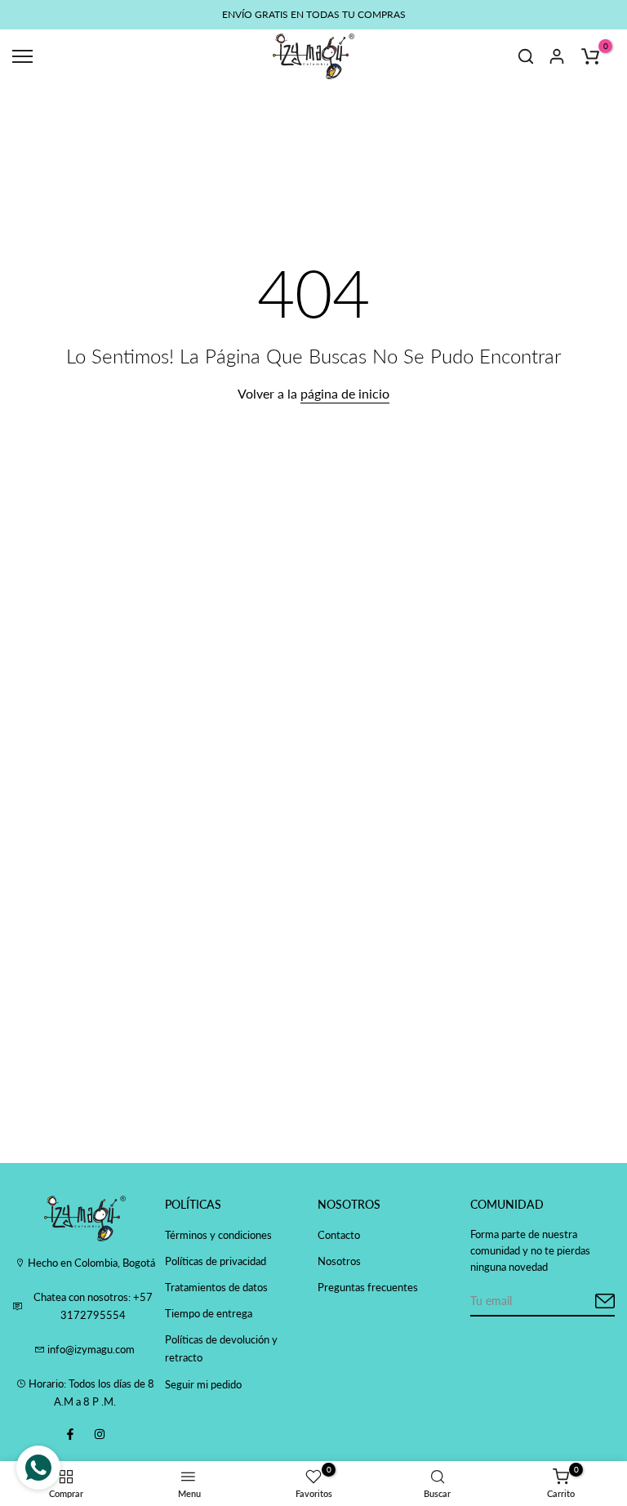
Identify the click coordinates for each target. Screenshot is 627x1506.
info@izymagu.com (90, 1349)
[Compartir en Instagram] (99, 1434)
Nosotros (339, 1261)
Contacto (339, 1234)
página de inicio (344, 393)
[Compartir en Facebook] (70, 1434)
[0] (590, 56)
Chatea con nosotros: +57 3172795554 (93, 1305)
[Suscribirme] (586, 1302)
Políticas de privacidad (215, 1261)
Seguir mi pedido (203, 1384)
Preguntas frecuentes (368, 1287)
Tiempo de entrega (208, 1313)
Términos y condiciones (218, 1234)
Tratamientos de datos (216, 1287)
